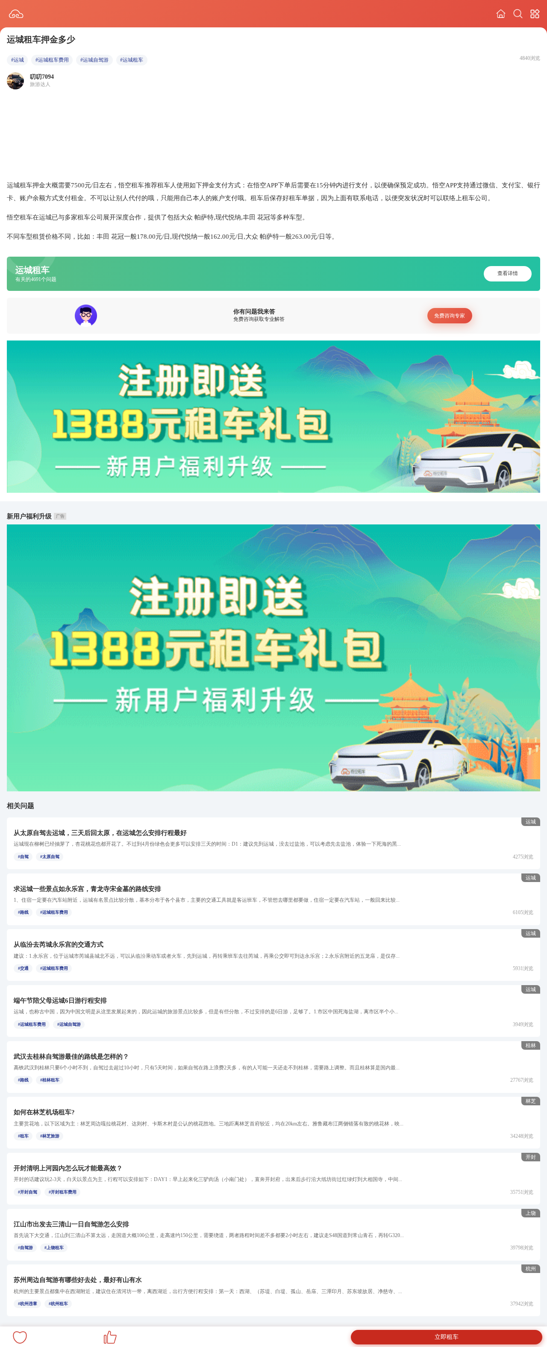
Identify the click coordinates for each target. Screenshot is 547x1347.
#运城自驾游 (94, 60)
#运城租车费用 (52, 60)
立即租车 (447, 1337)
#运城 (17, 60)
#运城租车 (131, 60)
